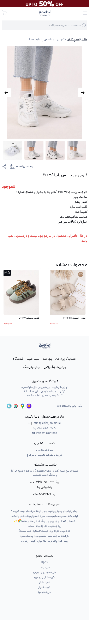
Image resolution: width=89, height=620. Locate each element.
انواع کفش (73, 39)
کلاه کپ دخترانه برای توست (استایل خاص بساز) (44, 531)
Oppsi (44, 562)
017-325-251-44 (42, 482)
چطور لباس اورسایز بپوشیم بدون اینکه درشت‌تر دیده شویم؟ (44, 511)
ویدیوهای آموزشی (54, 367)
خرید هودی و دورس (44, 572)
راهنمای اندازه (24, 166)
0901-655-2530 (46, 428)
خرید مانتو (45, 582)
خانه (84, 39)
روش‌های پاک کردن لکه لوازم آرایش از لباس (44, 541)
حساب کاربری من (65, 358)
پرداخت (47, 358)
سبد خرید (33, 358)
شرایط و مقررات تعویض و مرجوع (44, 455)
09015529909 (42, 494)
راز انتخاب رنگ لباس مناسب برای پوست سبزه (44, 536)
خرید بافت (44, 567)
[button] (6, 92)
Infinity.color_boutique (47, 423)
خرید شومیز (44, 592)
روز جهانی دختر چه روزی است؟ (44, 526)
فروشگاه (18, 358)
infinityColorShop (46, 433)
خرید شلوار (44, 587)
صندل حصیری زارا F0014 (74, 318)
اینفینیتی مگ (31, 367)
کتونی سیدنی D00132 (29, 318)
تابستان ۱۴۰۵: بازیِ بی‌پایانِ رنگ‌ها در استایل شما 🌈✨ (44, 521)
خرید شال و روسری (44, 577)
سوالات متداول (44, 450)
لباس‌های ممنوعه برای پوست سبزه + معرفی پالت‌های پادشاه (44, 516)
